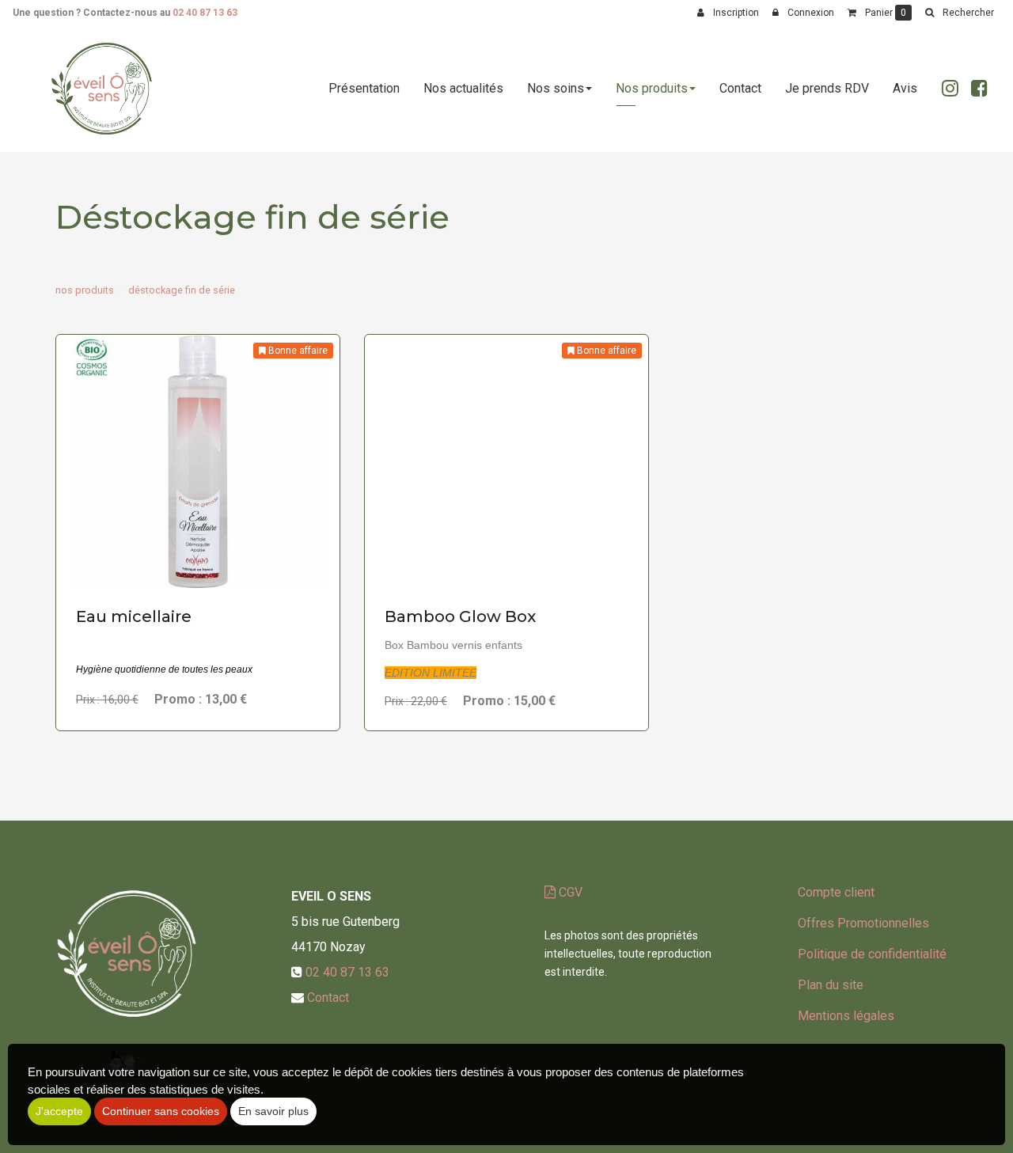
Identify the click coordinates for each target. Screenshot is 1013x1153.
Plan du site (830, 984)
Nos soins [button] (555, 88)
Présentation (364, 88)
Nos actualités (463, 88)
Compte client (836, 892)
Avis (905, 88)
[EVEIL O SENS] (101, 88)
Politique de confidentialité (872, 953)
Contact (740, 88)
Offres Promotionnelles (863, 923)
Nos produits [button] (652, 88)
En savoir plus (200, 557)
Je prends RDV (827, 88)
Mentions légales (846, 1015)
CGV (569, 892)
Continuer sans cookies (160, 1111)
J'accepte (59, 1111)
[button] (959, 12)
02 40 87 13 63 (205, 12)
